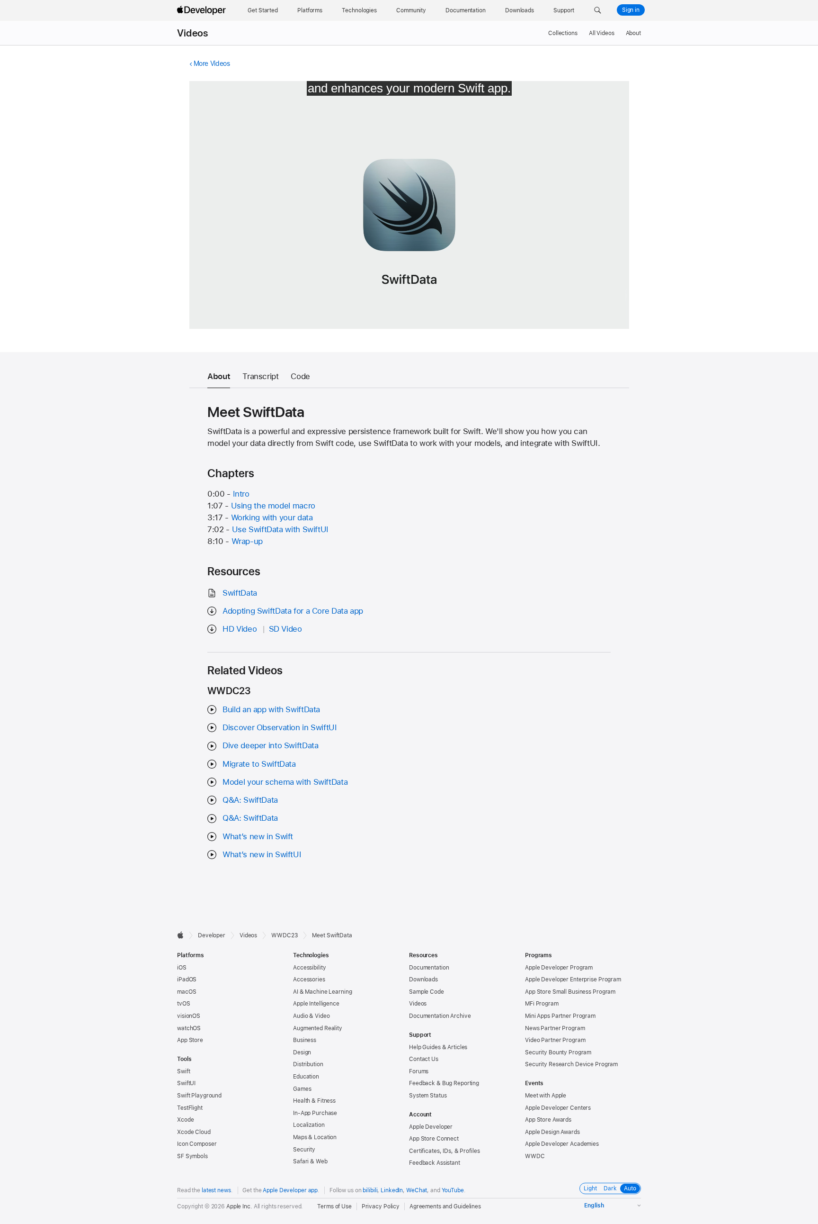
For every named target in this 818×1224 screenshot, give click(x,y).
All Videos (601, 33)
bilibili (370, 1190)
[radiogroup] (610, 1188)
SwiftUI (186, 1083)
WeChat (416, 1190)
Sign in (631, 10)
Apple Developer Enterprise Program (573, 979)
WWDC (535, 1156)
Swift (183, 1071)
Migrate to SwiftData (259, 764)
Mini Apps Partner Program (560, 1016)
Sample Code (426, 991)
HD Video (239, 629)
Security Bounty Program (558, 1052)
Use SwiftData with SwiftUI (280, 529)
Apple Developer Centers (558, 1108)
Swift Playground (199, 1095)
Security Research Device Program (571, 1064)
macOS (186, 991)
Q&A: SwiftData (250, 800)
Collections (563, 33)
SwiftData (239, 593)
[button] (597, 10)
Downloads (423, 979)
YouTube (453, 1190)
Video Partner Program (555, 1040)
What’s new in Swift (257, 836)
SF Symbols (192, 1156)
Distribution (308, 1064)
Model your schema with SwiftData (284, 782)
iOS (182, 967)
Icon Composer (196, 1144)
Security (304, 1149)
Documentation (429, 967)
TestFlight (190, 1108)
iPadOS (186, 979)
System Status (427, 1095)
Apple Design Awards (552, 1132)
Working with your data (272, 517)
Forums (418, 1071)
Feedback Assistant (434, 1163)
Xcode (185, 1119)
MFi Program (542, 1003)
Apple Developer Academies (562, 1144)
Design (302, 1052)
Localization (309, 1125)
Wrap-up (247, 541)
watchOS (189, 1028)
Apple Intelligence (316, 1003)
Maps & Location (315, 1137)
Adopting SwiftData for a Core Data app (292, 611)
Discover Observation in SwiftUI (279, 727)
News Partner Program (555, 1028)
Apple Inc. (239, 1206)
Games (302, 1089)
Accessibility (309, 967)
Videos (192, 33)
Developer (211, 935)
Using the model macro (273, 505)
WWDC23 (284, 935)
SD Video (285, 629)
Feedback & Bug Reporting (444, 1083)
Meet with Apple (545, 1095)
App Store (190, 1040)
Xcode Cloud (194, 1132)
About (633, 33)
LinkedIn (392, 1190)
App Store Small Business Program (570, 991)
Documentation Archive (440, 1016)
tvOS (183, 1003)
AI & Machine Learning (322, 991)
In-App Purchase (315, 1113)
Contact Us (423, 1059)
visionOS (188, 1016)
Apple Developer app (290, 1190)
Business (304, 1040)
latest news (216, 1190)
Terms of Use (334, 1206)
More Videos (212, 63)
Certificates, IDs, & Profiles (444, 1151)
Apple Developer (431, 1127)
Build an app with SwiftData (271, 709)
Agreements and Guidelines (445, 1206)
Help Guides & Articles (438, 1047)
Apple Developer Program (559, 967)
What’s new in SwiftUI (261, 854)
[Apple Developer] (202, 10)
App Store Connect (434, 1138)
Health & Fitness (314, 1100)
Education (306, 1076)
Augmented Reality (317, 1028)
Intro (241, 494)
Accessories (309, 979)
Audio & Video (311, 1016)
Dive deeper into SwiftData (270, 745)
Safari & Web (310, 1161)
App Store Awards (548, 1119)
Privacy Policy (381, 1206)
